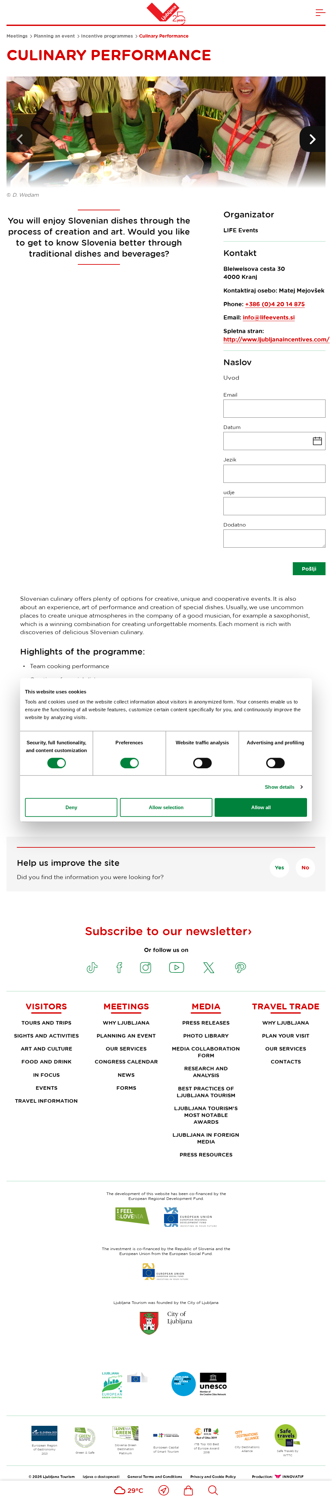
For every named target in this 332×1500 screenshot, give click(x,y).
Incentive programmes (107, 36)
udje (228, 492)
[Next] (313, 139)
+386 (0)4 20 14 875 (275, 304)
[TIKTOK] (92, 967)
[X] (209, 967)
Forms (126, 1088)
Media (206, 1006)
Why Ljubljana (126, 1023)
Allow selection (166, 807)
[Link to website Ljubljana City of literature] (199, 1384)
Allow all (261, 807)
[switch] (129, 763)
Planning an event (54, 36)
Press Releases (206, 1023)
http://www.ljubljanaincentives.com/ (276, 339)
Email (230, 395)
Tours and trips (46, 1023)
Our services (126, 1049)
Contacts (286, 1061)
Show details (279, 786)
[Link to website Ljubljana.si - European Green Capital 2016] (125, 1385)
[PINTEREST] (240, 967)
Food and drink (46, 1061)
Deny (71, 807)
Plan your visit (285, 1036)
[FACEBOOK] (119, 967)
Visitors (46, 1006)
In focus (46, 1075)
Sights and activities (46, 1036)
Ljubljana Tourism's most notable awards (206, 1115)
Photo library (206, 1036)
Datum (232, 427)
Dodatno (234, 525)
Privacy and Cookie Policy (213, 1476)
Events (46, 1088)
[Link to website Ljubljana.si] (166, 1323)
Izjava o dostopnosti (101, 1476)
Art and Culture (46, 1049)
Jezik (229, 459)
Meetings (17, 36)
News (126, 1075)
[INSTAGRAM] (145, 967)
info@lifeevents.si (269, 317)
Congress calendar (126, 1061)
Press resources (206, 1154)
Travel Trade (285, 1006)
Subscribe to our (166, 930)
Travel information (46, 1101)
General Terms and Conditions (154, 1476)
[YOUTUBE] (176, 967)
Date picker (274, 441)
